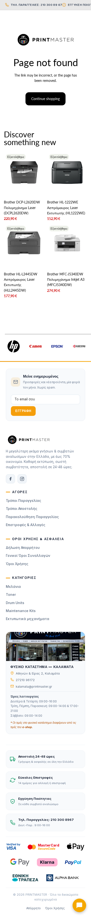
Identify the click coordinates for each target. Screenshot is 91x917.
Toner (11, 594)
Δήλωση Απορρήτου (23, 547)
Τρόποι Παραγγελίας (23, 500)
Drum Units (15, 603)
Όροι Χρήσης (17, 564)
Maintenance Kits (21, 611)
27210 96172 (25, 680)
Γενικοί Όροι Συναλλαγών (28, 555)
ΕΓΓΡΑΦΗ (23, 411)
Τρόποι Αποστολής (21, 508)
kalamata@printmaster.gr (34, 686)
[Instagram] (22, 478)
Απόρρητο (33, 908)
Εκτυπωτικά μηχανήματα (27, 619)
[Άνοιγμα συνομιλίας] (79, 905)
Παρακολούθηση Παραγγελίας (32, 517)
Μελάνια (13, 586)
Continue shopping (45, 99)
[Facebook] (10, 478)
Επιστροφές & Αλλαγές (25, 525)
